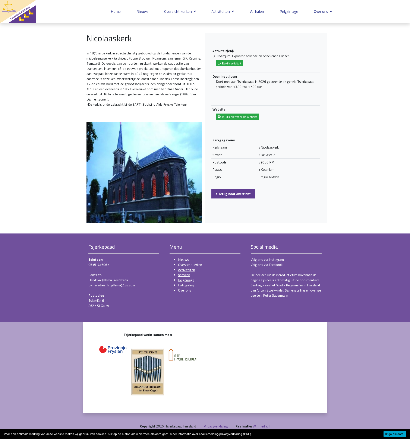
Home (116, 11)
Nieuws (142, 11)
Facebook (276, 264)
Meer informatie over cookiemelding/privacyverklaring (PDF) (210, 434)
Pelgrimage (289, 11)
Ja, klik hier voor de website (239, 116)
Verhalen (257, 11)
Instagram (276, 259)
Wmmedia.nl (261, 426)
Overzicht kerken (178, 11)
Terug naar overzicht (234, 193)
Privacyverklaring (216, 426)
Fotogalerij (186, 285)
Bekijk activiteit (231, 63)
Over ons (321, 11)
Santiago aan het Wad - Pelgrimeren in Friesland (285, 285)
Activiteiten (221, 11)
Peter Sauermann (275, 295)
